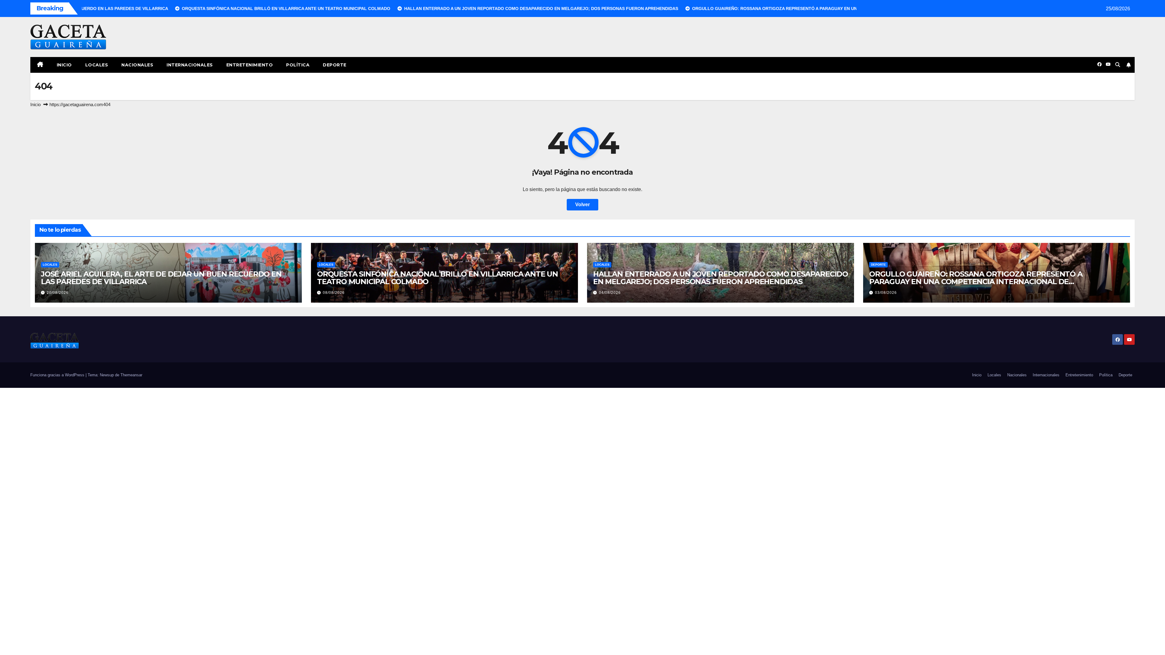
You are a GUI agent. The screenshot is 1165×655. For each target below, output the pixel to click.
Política (297, 65)
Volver (582, 204)
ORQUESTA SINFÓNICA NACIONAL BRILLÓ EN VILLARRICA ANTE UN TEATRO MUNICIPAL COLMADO (437, 278)
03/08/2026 (886, 293)
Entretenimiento (249, 65)
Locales (96, 65)
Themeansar (131, 375)
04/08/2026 (610, 293)
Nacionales (137, 65)
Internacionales (190, 65)
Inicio (64, 65)
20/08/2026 (58, 293)
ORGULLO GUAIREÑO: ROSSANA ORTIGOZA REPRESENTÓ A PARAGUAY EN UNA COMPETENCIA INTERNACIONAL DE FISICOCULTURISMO (975, 282)
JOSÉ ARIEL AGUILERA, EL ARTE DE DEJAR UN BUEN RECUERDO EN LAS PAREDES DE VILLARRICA (161, 278)
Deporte (334, 65)
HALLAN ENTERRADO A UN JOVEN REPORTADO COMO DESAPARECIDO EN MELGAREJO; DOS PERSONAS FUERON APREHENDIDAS (720, 278)
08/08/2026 (334, 293)
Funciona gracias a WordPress (58, 375)
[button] (1117, 64)
